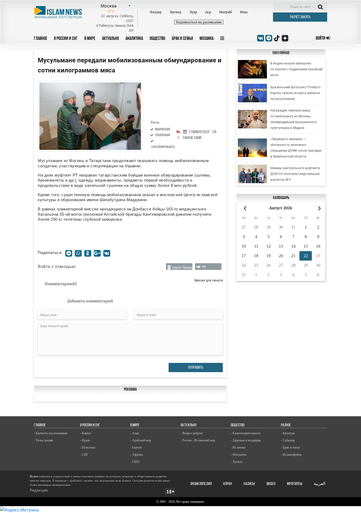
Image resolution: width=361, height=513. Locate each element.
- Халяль (236, 462)
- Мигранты (238, 454)
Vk (204, 266)
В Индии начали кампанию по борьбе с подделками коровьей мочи (296, 69)
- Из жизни (238, 447)
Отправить (195, 368)
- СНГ (84, 454)
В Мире (89, 38)
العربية (319, 484)
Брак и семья (182, 38)
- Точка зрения (43, 440)
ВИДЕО (271, 484)
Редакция (39, 490)
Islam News (182, 267)
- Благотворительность (246, 433)
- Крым (85, 440)
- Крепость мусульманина (50, 433)
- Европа (136, 447)
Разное (286, 425)
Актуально (110, 38)
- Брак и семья (290, 447)
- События (288, 440)
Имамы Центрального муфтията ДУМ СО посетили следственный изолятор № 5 (295, 174)
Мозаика (207, 38)
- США (135, 462)
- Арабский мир (140, 440)
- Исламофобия (291, 454)
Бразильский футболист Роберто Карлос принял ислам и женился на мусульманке (295, 93)
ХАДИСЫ (249, 484)
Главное (40, 38)
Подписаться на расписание (199, 22)
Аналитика (134, 38)
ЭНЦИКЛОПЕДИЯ (201, 484)
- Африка (136, 454)
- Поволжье (87, 447)
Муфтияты (294, 484)
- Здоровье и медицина (246, 440)
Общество (157, 38)
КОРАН (227, 484)
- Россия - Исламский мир (198, 440)
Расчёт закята (300, 17)
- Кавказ (85, 433)
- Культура (288, 433)
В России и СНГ (66, 38)
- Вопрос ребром (192, 433)
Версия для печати (209, 280)
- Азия (134, 433)
